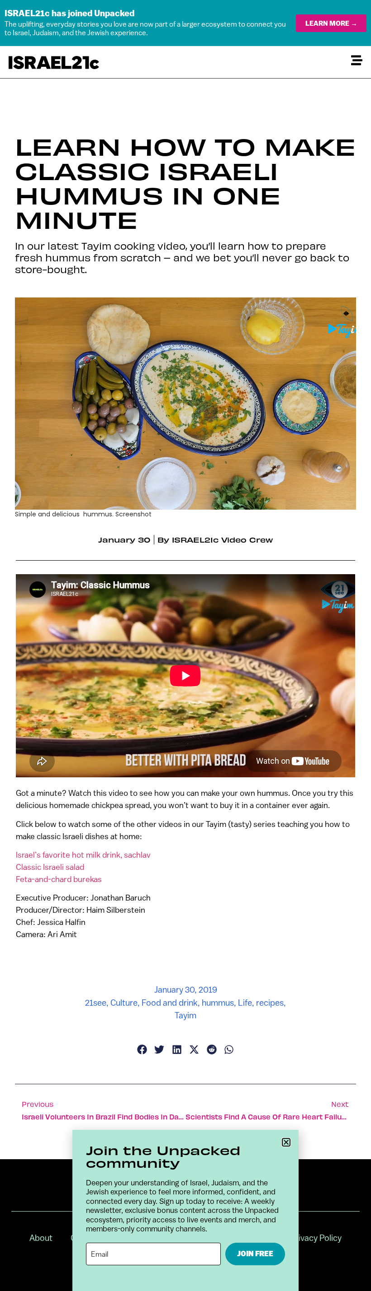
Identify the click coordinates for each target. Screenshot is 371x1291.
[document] (185, 645)
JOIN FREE (255, 1253)
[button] (286, 1142)
